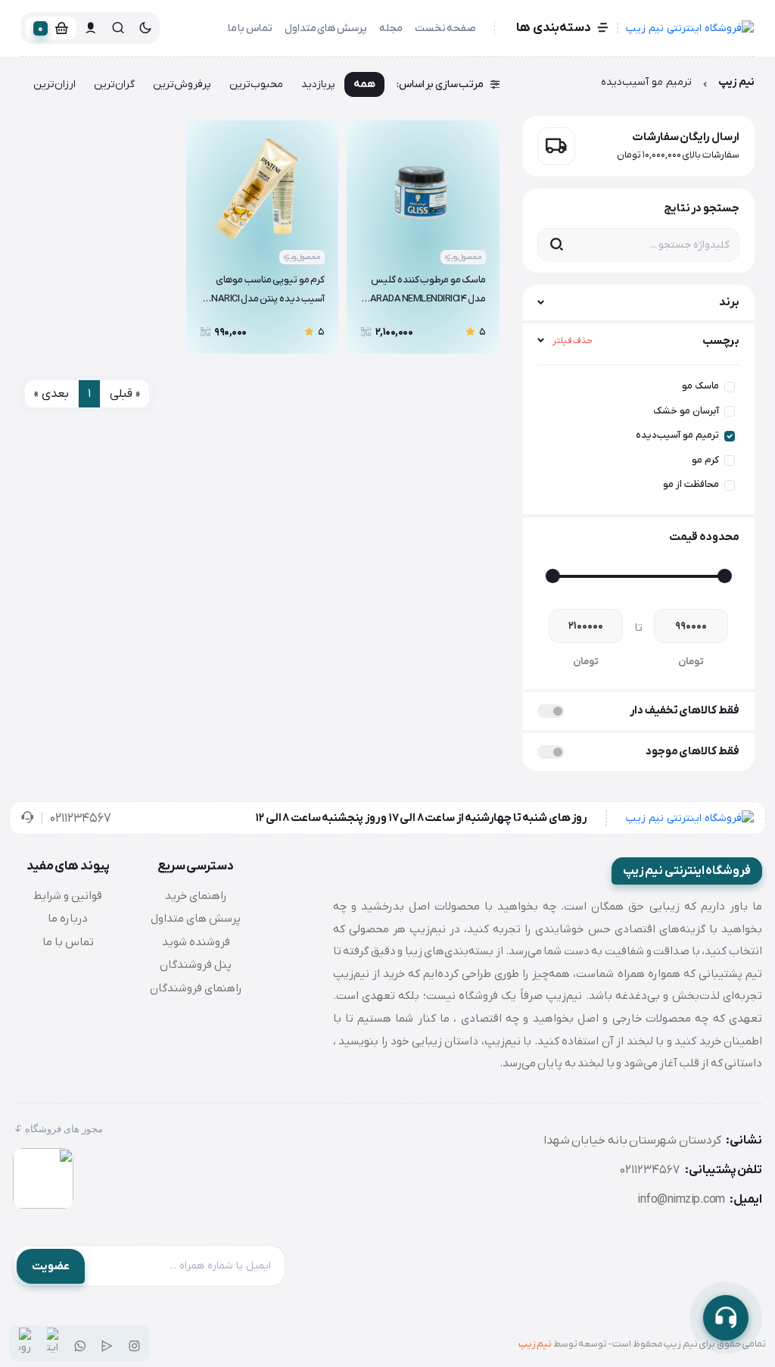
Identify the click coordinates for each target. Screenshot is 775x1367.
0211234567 (80, 819)
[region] (638, 434)
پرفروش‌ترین (182, 84)
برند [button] (729, 302)
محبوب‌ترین (256, 84)
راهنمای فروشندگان (196, 988)
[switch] (551, 711)
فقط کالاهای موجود (692, 751)
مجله (391, 28)
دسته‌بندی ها (553, 28)
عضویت (51, 1266)
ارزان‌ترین (54, 84)
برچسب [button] (645, 340)
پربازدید (318, 84)
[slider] (724, 576)
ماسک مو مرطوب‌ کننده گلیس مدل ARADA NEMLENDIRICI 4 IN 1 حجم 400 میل (428, 291)
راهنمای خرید (196, 896)
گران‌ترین (114, 84)
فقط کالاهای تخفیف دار (684, 710)
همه (364, 84)
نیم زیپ (736, 82)
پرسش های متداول (326, 28)
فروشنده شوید (196, 942)
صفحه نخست (446, 28)
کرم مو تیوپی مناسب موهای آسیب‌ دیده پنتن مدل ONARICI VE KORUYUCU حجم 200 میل (265, 291)
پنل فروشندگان (196, 964)
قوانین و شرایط (67, 896)
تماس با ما (250, 28)
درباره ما (68, 918)
